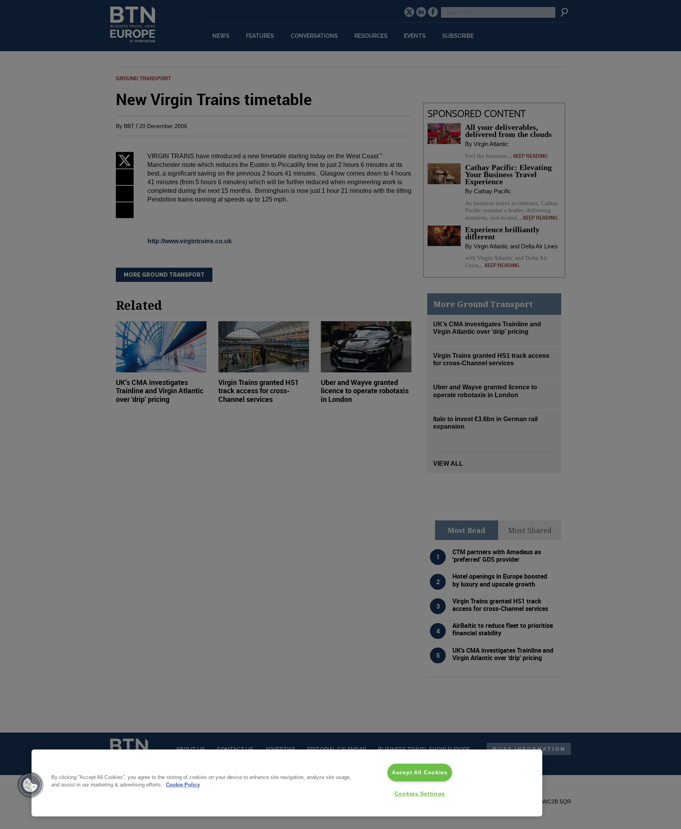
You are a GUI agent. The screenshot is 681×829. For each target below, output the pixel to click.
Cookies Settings (419, 793)
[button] (30, 785)
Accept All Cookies (420, 772)
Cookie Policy (183, 785)
